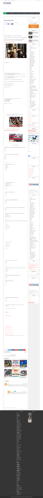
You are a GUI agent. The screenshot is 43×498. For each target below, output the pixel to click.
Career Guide (31, 51)
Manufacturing (31, 82)
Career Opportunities (32, 52)
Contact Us (30, 113)
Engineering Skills (32, 214)
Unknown (9, 383)
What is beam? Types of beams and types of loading (35, 36)
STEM (30, 251)
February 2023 (31, 170)
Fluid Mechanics (37, 13)
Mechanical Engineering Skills (33, 89)
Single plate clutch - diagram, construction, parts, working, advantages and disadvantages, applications (23, 377)
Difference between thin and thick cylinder (15, 368)
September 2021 (31, 171)
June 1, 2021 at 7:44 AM (24, 391)
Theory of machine (32, 253)
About (8, 13)
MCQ (30, 84)
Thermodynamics (32, 106)
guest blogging (32, 73)
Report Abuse (31, 302)
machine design (16, 22)
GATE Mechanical (32, 71)
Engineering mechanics (18, 432)
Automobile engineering (31, 13)
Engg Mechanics (12, 15)
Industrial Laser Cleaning (33, 230)
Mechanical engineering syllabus (34, 90)
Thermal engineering (24, 13)
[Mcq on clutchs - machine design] (8, 373)
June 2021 (30, 174)
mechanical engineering (33, 86)
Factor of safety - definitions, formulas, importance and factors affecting (23, 368)
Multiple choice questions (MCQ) (24, 15)
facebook (30, 297)
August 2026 (30, 168)
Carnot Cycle (31, 53)
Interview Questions (32, 231)
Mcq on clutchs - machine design (7, 377)
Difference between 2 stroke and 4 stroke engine (9, 331)
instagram (30, 300)
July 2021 (30, 173)
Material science (32, 83)
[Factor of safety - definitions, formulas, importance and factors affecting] (23, 363)
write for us (31, 107)
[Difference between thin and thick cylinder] (15, 363)
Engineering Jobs (32, 58)
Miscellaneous (17, 15)
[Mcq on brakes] (8, 363)
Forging (31, 68)
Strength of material (12, 13)
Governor (31, 72)
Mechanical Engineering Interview (33, 88)
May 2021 (30, 175)
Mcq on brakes (6, 367)
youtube (30, 298)
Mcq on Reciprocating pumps (7, 352)
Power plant (31, 94)
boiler (30, 200)
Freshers (31, 69)
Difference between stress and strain (8, 333)
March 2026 (30, 169)
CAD (30, 201)
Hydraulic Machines (6, 15)
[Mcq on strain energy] (15, 373)
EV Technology (31, 215)
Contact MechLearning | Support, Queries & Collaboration (34, 265)
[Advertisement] (27, 7)
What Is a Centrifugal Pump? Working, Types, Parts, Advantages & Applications (32, 130)
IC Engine (31, 229)
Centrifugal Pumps (32, 54)
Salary (17, 481)
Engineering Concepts (32, 57)
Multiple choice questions (33, 93)
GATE (30, 70)
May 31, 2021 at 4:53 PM (24, 383)
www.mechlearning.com (14, 308)
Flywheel (31, 67)
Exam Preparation (32, 216)
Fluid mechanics (32, 66)
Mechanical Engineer (32, 85)
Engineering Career (32, 56)
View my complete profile (32, 126)
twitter (30, 299)
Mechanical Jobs (32, 91)
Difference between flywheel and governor (35, 32)
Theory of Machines (32, 103)
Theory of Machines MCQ (33, 104)
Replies (8, 389)
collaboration (31, 55)
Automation (18, 414)
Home (5, 13)
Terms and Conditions (32, 269)
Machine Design (18, 13)
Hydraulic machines (19, 451)
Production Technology (33, 95)
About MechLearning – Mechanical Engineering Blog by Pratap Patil (33, 267)
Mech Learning (12, 391)
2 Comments (10, 22)
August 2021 (30, 172)
